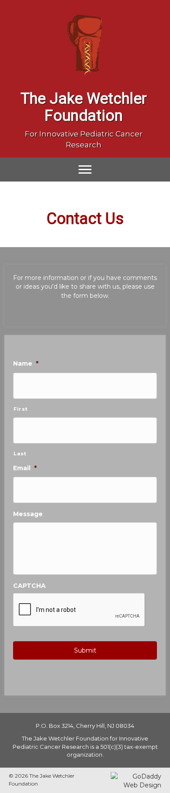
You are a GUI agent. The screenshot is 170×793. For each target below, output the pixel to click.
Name (25, 363)
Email (25, 468)
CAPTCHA (29, 586)
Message (28, 514)
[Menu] (85, 169)
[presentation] (79, 610)
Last (20, 454)
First (20, 409)
